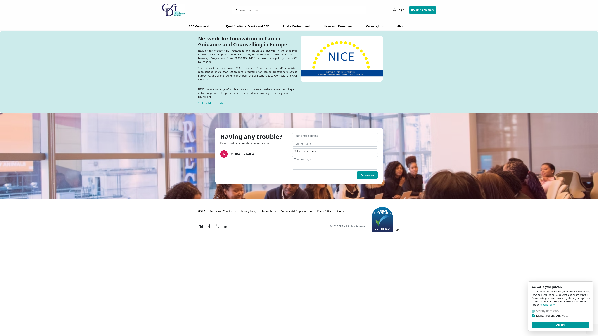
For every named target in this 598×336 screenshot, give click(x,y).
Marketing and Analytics (552, 315)
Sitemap (341, 211)
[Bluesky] (201, 226)
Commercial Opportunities (296, 211)
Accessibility (269, 211)
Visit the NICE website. (211, 103)
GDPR (201, 211)
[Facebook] (209, 226)
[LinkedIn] (225, 226)
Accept (560, 325)
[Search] (235, 10)
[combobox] (299, 10)
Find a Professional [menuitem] (296, 26)
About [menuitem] (401, 26)
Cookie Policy (548, 304)
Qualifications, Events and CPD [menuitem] (247, 26)
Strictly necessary (547, 311)
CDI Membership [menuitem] (200, 26)
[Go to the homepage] (173, 10)
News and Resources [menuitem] (337, 26)
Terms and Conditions (223, 211)
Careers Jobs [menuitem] (375, 26)
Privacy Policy (249, 211)
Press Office (324, 211)
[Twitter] (217, 226)
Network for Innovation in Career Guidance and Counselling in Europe (242, 41)
